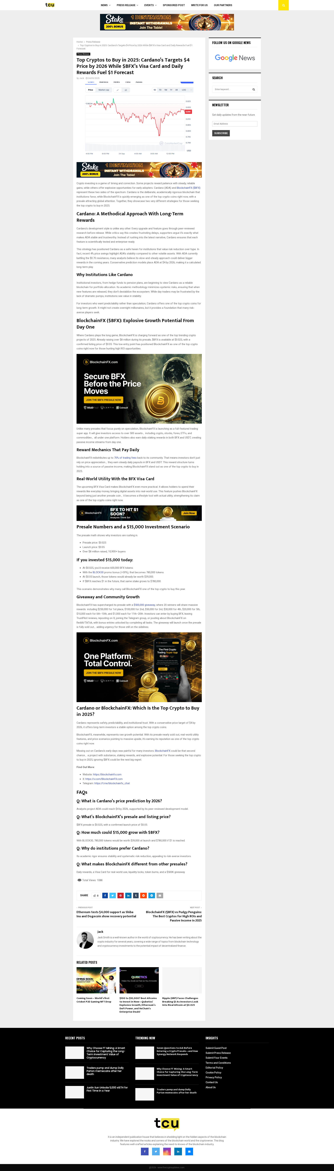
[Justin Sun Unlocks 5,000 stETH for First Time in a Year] (74, 1092)
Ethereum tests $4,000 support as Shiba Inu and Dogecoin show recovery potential (106, 914)
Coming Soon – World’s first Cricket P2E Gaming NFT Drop (94, 1000)
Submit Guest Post (216, 1048)
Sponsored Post (174, 5)
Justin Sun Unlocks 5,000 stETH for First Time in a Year (107, 1089)
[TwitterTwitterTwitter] (156, 1151)
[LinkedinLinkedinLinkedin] (178, 1151)
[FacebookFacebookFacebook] (145, 1151)
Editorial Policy (214, 1067)
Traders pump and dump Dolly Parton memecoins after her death (105, 1071)
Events (149, 5)
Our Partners (223, 5)
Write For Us (199, 5)
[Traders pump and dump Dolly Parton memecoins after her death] (74, 1072)
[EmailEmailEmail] (189, 1151)
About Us (211, 1087)
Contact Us (212, 1082)
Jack (81, 78)
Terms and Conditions (218, 1062)
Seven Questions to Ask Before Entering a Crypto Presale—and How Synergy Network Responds (177, 1051)
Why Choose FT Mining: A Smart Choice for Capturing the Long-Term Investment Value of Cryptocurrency (106, 1052)
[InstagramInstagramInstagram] (167, 1151)
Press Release (126, 5)
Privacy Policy (214, 1077)
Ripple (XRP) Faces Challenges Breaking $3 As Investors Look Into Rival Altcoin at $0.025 (180, 1001)
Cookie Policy (213, 1072)
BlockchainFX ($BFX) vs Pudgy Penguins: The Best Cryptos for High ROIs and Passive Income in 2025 (174, 916)
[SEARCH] (253, 89)
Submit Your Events (217, 1057)
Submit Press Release (218, 1053)
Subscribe (221, 133)
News (104, 5)
